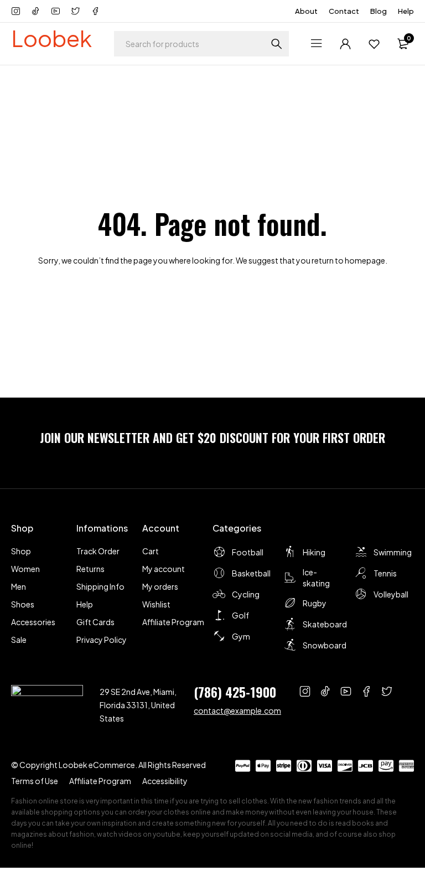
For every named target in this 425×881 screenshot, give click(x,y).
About (306, 11)
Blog (378, 11)
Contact (344, 11)
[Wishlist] (374, 43)
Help (406, 11)
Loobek (51, 38)
